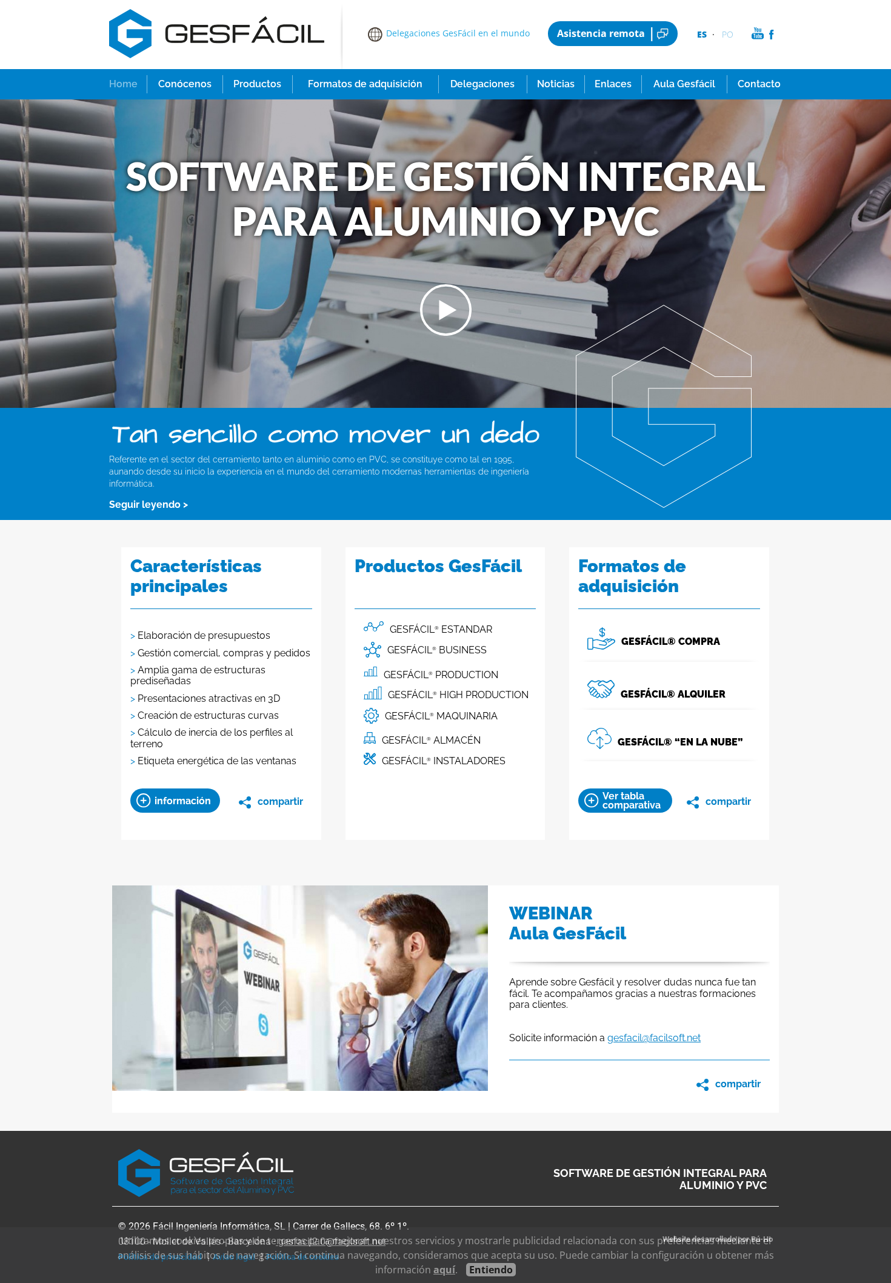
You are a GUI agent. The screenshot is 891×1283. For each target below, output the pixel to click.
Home (123, 84)
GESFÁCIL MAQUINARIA (441, 716)
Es (702, 34)
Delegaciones (482, 84)
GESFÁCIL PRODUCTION (441, 675)
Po (727, 34)
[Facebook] (771, 36)
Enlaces (613, 84)
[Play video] (446, 332)
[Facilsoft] (216, 63)
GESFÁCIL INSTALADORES (444, 761)
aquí (444, 1269)
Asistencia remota (601, 33)
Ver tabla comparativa (631, 800)
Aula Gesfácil (684, 84)
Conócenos (185, 84)
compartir (280, 801)
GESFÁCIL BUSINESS (437, 650)
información (183, 801)
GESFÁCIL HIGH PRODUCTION (458, 695)
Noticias (556, 84)
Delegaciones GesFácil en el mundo (458, 33)
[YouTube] (758, 36)
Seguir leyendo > (148, 504)
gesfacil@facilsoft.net (654, 1038)
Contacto (759, 84)
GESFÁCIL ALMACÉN (431, 740)
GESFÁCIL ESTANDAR (441, 629)
